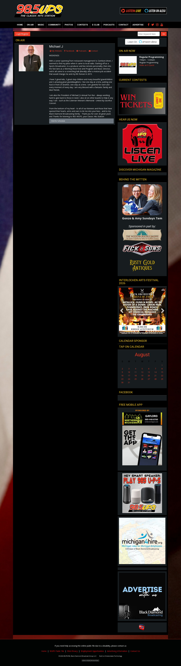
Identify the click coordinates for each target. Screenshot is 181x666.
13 (149, 372)
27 (149, 379)
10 (129, 372)
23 (122, 379)
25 (135, 379)
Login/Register (22, 34)
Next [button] (162, 311)
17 (129, 375)
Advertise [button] (138, 25)
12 (142, 372)
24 (129, 379)
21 (155, 375)
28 (155, 379)
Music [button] (41, 25)
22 (162, 375)
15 (162, 372)
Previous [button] (121, 311)
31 (129, 382)
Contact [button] (123, 25)
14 (155, 372)
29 (162, 379)
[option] (142, 311)
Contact (94, 51)
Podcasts (82, 51)
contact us (121, 646)
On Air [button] (30, 25)
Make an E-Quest (146, 65)
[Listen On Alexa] (155, 10)
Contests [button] (82, 25)
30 (122, 382)
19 (142, 375)
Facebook (69, 51)
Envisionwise (109, 656)
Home (20, 25)
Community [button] (54, 25)
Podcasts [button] (108, 25)
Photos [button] (69, 25)
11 (135, 372)
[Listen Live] (131, 10)
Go (163, 34)
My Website (56, 51)
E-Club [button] (95, 25)
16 (122, 375)
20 (149, 375)
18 (135, 375)
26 (142, 379)
